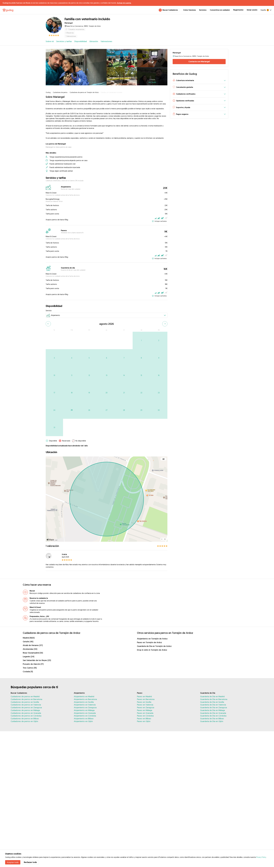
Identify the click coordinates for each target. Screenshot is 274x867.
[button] (199, 80)
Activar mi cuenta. (124, 3)
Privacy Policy (261, 857)
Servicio (49, 310)
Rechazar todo (30, 862)
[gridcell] (141, 340)
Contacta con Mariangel (199, 61)
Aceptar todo (13, 862)
